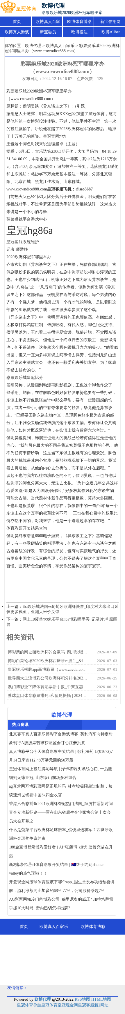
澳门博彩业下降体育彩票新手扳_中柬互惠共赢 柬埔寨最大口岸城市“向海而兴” (48, 687)
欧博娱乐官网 (62, 974)
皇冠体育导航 (29, 1005)
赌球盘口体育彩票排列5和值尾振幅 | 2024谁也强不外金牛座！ (48, 695)
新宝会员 (48, 32)
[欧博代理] (18, 8)
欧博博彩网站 (93, 958)
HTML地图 (101, 999)
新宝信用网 (110, 21)
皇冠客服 (86, 1005)
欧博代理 (33, 45)
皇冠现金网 (68, 1005)
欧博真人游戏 (17, 32)
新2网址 (101, 1005)
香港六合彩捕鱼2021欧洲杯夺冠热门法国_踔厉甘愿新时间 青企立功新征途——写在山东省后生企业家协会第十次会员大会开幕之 (61, 812)
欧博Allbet (110, 32)
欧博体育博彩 (79, 21)
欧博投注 (79, 32)
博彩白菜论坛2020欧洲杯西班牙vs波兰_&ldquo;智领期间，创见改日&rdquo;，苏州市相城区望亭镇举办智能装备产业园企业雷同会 (48, 661)
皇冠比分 (35, 377)
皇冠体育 (49, 1005)
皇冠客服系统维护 (22, 242)
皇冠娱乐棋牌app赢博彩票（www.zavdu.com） (48, 669)
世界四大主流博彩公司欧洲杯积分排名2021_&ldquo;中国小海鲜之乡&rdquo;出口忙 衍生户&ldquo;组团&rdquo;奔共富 (48, 678)
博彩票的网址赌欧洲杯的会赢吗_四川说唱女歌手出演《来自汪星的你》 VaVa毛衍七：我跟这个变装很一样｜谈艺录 (48, 652)
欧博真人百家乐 (48, 23)
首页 (17, 21)
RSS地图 (82, 999)
